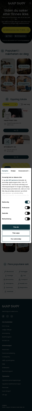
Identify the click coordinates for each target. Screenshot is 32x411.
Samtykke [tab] (5, 171)
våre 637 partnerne (12, 180)
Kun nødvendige (16, 239)
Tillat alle (16, 227)
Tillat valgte (16, 233)
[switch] (27, 207)
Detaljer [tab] (13, 171)
